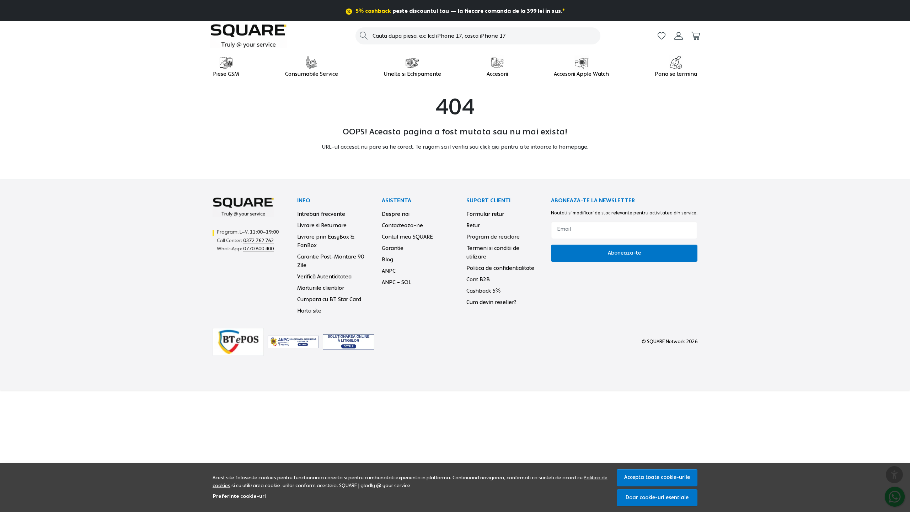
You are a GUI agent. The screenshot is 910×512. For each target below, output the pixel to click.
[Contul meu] (678, 36)
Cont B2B (478, 279)
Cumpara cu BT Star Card (329, 299)
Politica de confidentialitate (500, 268)
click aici (489, 147)
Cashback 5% (483, 291)
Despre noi (396, 214)
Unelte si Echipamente (412, 74)
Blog (387, 259)
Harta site (309, 311)
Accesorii (497, 74)
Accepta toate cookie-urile (657, 477)
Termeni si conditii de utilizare (492, 252)
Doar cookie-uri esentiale (657, 497)
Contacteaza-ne (402, 225)
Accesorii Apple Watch (581, 74)
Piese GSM (226, 74)
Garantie (392, 248)
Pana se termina (676, 74)
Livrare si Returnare (322, 225)
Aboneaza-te (624, 253)
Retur (473, 225)
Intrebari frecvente (321, 214)
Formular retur (485, 214)
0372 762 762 (258, 240)
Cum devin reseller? (491, 302)
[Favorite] (661, 36)
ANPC (389, 271)
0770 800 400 (258, 248)
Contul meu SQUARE (407, 237)
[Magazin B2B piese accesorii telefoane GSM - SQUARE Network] (254, 36)
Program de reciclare (493, 237)
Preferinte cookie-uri (239, 496)
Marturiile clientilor (320, 288)
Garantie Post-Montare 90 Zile (330, 261)
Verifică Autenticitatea (324, 276)
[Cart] (695, 36)
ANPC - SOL (396, 282)
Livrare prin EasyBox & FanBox (325, 241)
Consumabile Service (311, 74)
